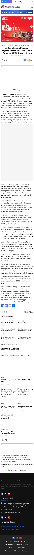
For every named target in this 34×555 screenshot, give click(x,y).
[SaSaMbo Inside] (10, 7)
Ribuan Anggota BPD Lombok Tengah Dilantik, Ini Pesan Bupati (8, 432)
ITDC (17, 529)
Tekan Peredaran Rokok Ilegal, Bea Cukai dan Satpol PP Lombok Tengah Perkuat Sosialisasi (8, 329)
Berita (21, 55)
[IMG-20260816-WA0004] (17, 41)
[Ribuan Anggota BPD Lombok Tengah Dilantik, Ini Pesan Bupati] (9, 419)
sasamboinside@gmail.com (12, 512)
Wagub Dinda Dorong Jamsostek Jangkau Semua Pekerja (24, 337)
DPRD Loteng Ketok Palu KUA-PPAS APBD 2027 (8, 321)
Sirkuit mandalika (6, 526)
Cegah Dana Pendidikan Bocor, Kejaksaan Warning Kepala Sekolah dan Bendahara (8, 337)
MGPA (14, 526)
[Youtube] (9, 494)
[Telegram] (9, 60)
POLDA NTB (20, 526)
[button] (32, 7)
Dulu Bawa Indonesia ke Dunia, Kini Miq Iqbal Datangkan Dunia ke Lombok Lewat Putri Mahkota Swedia (25, 329)
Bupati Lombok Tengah (8, 529)
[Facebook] (2, 60)
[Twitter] (5, 60)
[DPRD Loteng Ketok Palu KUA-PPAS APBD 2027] (17, 363)
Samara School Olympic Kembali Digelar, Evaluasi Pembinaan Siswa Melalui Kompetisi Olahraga (25, 321)
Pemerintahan (4, 429)
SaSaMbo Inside (15, 55)
